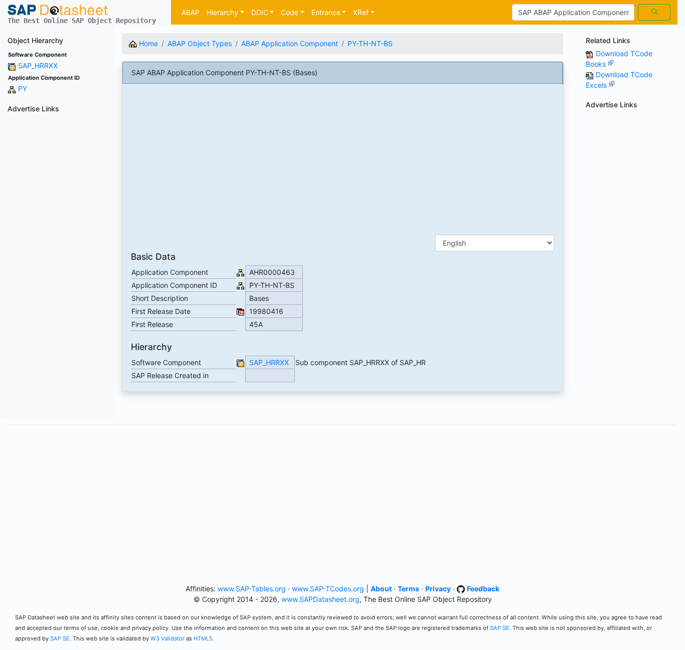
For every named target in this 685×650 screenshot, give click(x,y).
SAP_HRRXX (38, 65)
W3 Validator (167, 638)
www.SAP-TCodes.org (328, 588)
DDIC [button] (259, 12)
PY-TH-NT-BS (370, 43)
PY (22, 88)
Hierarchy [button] (222, 12)
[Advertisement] (57, 267)
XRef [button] (361, 12)
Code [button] (289, 12)
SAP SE (499, 627)
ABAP (191, 12)
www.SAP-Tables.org (252, 588)
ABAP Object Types (199, 43)
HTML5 (203, 638)
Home (147, 43)
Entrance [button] (325, 12)
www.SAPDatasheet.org (320, 599)
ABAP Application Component (289, 43)
